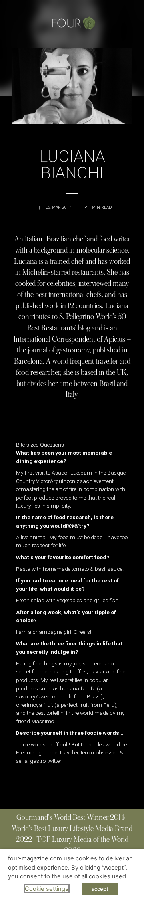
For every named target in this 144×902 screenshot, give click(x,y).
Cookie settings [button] (46, 888)
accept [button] (100, 889)
